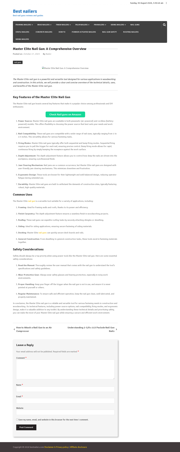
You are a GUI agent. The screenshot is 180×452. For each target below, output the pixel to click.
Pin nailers (99, 25)
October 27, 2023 (32, 54)
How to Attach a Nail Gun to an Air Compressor (34, 329)
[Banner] (65, 114)
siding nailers (22, 39)
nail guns (134, 25)
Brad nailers (43, 25)
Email (19, 396)
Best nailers (25, 11)
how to (62, 32)
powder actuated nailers (84, 32)
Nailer (48, 54)
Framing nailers (23, 25)
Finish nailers (62, 25)
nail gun (31, 201)
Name (19, 385)
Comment (21, 358)
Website (19, 408)
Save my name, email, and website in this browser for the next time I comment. (53, 419)
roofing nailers (130, 32)
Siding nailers (117, 25)
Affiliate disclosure (78, 447)
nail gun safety (109, 32)
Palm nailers (81, 25)
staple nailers (22, 32)
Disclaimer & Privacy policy (56, 447)
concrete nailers (44, 32)
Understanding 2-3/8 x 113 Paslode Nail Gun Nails (91, 329)
